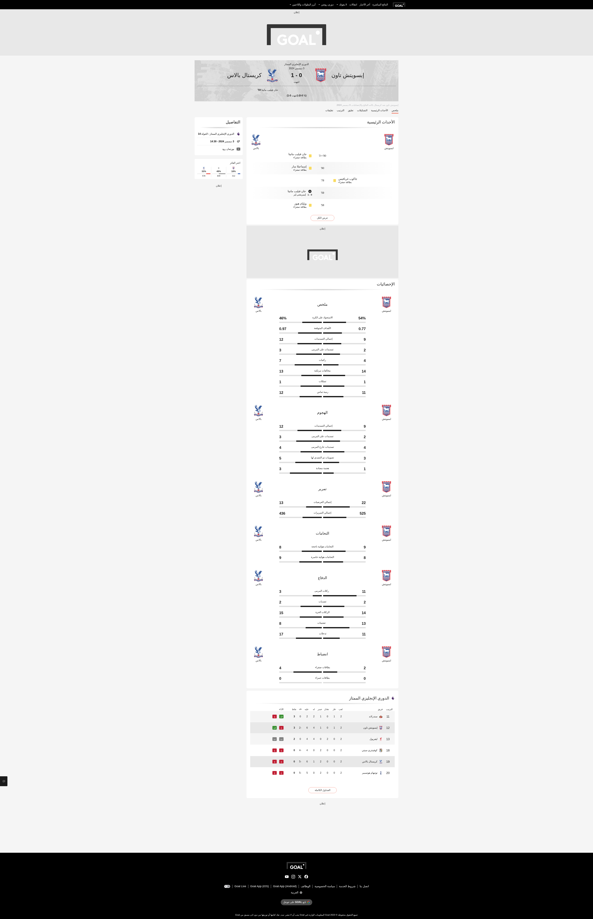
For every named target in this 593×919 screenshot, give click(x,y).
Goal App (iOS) (259, 886)
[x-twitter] (299, 877)
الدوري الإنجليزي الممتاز (296, 64)
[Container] (355, 75)
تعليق (350, 110)
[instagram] (293, 877)
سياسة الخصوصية (325, 886)
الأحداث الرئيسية (379, 110)
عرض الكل (322, 218)
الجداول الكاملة (322, 790)
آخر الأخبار (365, 4)
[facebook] (306, 877)
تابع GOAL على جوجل (294, 902)
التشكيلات (362, 110)
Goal (327, 915)
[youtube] (286, 877)
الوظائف (305, 886)
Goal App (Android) (285, 886)
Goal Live (240, 886)
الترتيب (340, 110)
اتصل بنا (364, 886)
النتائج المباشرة (380, 4)
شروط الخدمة (347, 886)
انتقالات (353, 4)
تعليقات (329, 110)
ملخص (395, 110)
